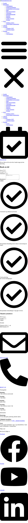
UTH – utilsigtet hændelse (18, 420)
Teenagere (8, 13)
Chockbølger (9, 6)
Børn (7, 10)
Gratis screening (10, 18)
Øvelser (8, 20)
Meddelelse (3, 179)
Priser (4, 21)
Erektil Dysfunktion (11, 7)
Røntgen (8, 17)
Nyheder (5, 27)
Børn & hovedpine (10, 11)
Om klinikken (9, 34)
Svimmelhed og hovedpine (12, 9)
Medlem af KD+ (10, 22)
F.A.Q (7, 32)
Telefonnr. (2, 173)
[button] (14, 64)
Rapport (8, 15)
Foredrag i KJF (10, 28)
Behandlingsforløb (10, 14)
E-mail (2, 172)
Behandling (6, 4)
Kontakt (5, 31)
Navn (1, 170)
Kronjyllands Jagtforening (12, 24)
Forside (5, 3)
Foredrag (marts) (10, 29)
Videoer (5, 25)
